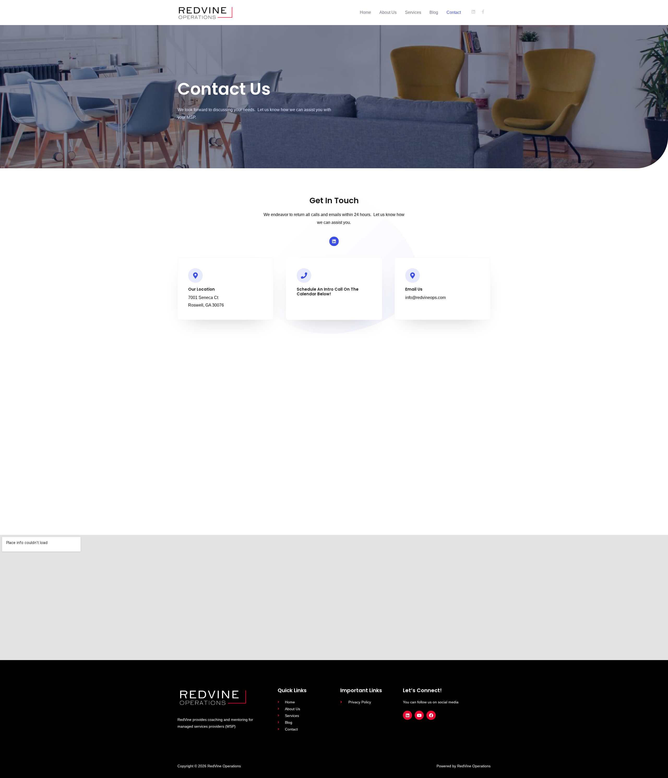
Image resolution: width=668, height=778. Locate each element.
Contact (453, 12)
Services (413, 12)
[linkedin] (475, 12)
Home (365, 12)
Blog (434, 12)
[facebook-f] (483, 12)
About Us (388, 12)
